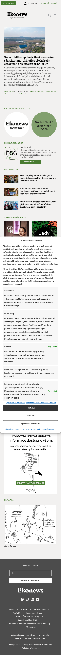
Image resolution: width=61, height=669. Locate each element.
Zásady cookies (12, 428)
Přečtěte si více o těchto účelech (41, 402)
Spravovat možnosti (30, 423)
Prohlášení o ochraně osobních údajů (37, 428)
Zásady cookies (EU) (27, 620)
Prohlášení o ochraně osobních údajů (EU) (27, 623)
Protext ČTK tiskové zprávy (27, 616)
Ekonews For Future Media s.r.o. (40, 645)
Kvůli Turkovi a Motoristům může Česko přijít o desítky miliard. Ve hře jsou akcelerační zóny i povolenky (38, 204)
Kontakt (16, 613)
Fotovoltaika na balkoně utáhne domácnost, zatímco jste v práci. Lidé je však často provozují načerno (37, 191)
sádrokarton (51, 91)
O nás (11, 609)
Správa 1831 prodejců (15, 402)
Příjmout (30, 408)
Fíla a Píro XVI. (10, 546)
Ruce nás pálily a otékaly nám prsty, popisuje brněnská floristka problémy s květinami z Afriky (38, 178)
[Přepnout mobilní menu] (55, 15)
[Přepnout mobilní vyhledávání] (49, 15)
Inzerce (24, 609)
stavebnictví (9, 94)
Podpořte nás (8, 3)
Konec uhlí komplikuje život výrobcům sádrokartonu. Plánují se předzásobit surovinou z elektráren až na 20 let (29, 61)
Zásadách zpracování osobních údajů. (30, 638)
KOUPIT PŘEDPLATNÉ (49, 3)
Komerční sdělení (34, 613)
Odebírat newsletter (30, 580)
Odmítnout (30, 415)
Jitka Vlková (9, 91)
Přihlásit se (31, 627)
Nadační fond (40, 609)
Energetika (33, 91)
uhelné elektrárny (21, 94)
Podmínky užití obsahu (30, 648)
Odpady (41, 91)
